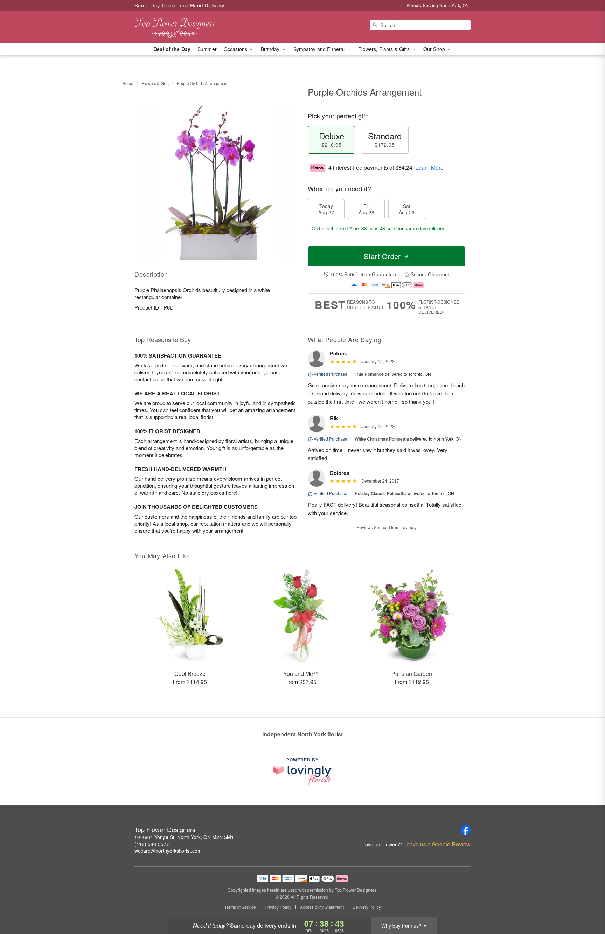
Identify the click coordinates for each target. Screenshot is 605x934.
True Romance (369, 374)
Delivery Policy (367, 907)
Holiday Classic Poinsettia (381, 493)
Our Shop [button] (434, 49)
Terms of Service (240, 907)
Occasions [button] (236, 49)
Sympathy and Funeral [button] (319, 49)
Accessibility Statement (322, 907)
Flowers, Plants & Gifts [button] (384, 49)
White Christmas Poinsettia (382, 439)
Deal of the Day (171, 49)
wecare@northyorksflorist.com (168, 850)
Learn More (429, 168)
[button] (586, 904)
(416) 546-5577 (151, 843)
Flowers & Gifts (155, 83)
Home (127, 83)
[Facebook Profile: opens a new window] (466, 830)
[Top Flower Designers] (184, 27)
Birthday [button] (271, 49)
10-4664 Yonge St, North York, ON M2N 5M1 (184, 836)
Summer (207, 49)
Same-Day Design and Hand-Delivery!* (181, 5)
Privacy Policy (278, 907)
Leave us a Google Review (437, 844)
